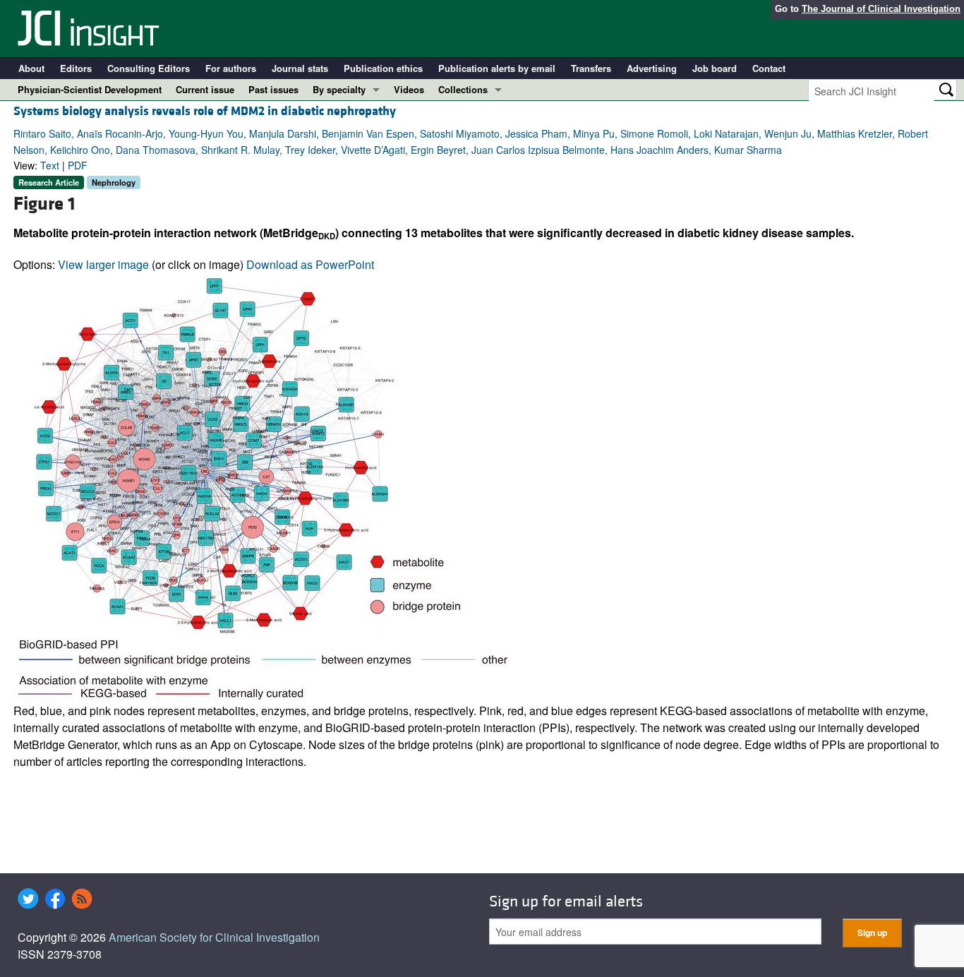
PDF (78, 165)
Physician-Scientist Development (90, 89)
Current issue (205, 89)
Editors (76, 68)
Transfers (591, 68)
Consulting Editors (148, 68)
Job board (714, 68)
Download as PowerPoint (310, 264)
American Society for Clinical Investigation (214, 937)
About (31, 68)
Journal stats (300, 68)
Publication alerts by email (496, 68)
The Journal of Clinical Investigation (881, 9)
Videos (409, 89)
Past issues (273, 89)
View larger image (103, 264)
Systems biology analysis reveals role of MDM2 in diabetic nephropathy (204, 111)
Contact (768, 68)
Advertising (652, 68)
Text (49, 165)
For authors (230, 68)
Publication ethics (383, 68)
